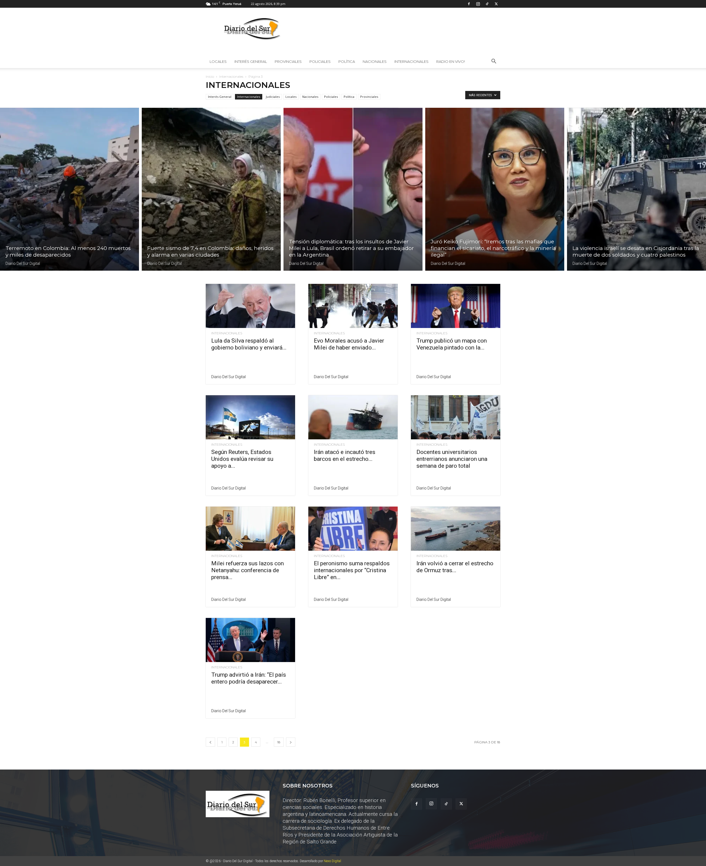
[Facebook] (469, 4)
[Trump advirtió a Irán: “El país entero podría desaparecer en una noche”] (250, 640)
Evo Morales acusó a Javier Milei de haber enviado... (349, 344)
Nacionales (375, 61)
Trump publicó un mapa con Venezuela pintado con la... (451, 344)
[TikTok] (487, 4)
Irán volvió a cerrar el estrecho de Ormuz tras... (454, 567)
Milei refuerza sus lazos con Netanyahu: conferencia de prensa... (247, 570)
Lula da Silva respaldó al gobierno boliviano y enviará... (249, 344)
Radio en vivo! (450, 61)
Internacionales (411, 61)
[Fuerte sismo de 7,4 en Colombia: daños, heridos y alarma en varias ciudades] (211, 189)
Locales (218, 61)
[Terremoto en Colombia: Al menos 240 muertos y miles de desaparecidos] (69, 189)
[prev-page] (210, 742)
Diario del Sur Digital (23, 263)
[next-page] (290, 742)
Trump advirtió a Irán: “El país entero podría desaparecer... (248, 678)
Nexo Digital (332, 861)
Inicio (210, 76)
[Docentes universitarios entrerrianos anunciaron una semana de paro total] (455, 417)
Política (346, 61)
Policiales (320, 61)
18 (278, 742)
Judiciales (273, 97)
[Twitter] (496, 4)
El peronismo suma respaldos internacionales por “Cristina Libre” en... (352, 570)
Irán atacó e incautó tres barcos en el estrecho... (344, 455)
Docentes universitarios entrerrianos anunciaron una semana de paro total (451, 459)
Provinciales (288, 61)
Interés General (250, 61)
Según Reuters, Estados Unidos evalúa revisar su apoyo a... (242, 459)
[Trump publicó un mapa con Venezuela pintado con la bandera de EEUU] (455, 306)
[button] (493, 61)
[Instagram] (478, 4)
